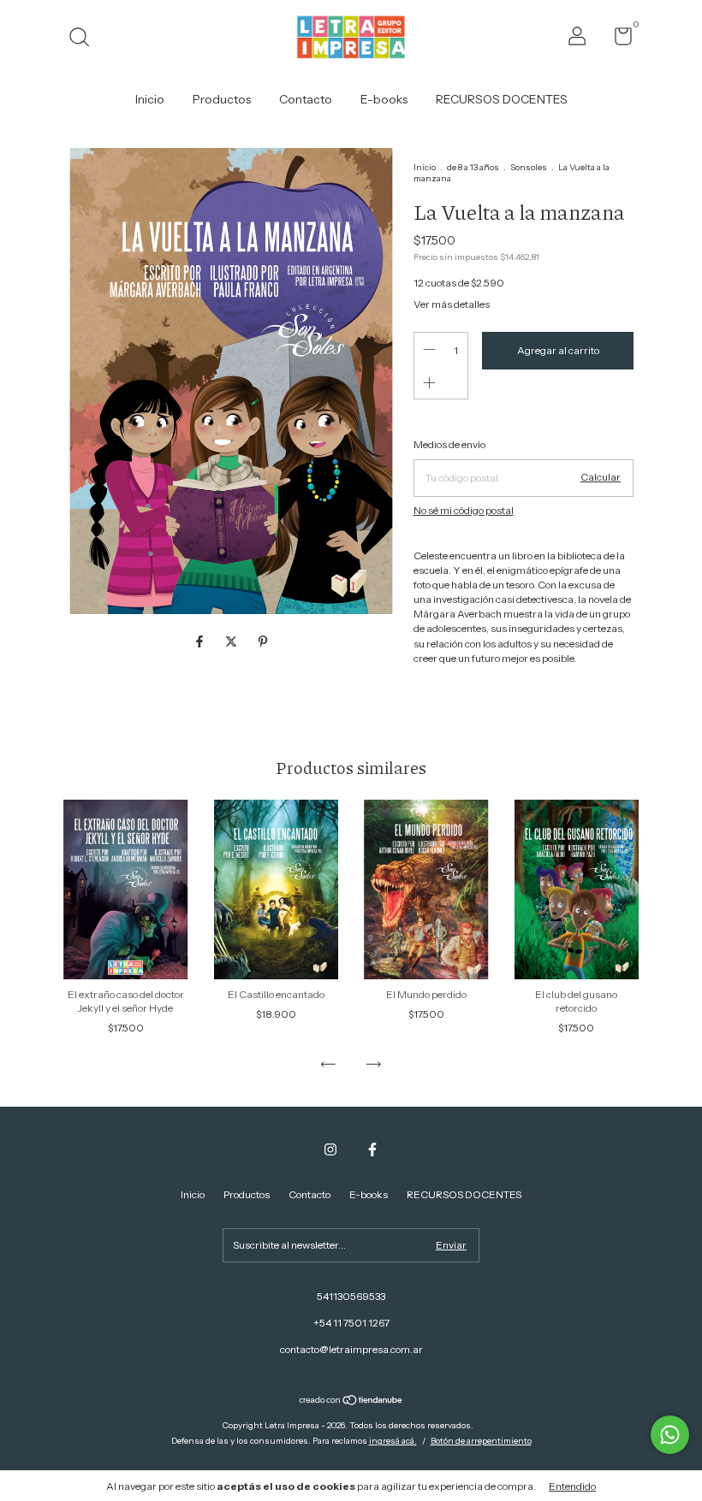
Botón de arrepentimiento (481, 1440)
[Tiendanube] (351, 1401)
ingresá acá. (393, 1440)
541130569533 (351, 1296)
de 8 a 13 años (473, 167)
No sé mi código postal (463, 510)
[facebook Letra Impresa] (372, 1149)
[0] (617, 40)
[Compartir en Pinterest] (263, 642)
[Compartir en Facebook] (200, 642)
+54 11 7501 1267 (351, 1322)
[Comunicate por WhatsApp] (670, 1434)
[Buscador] (85, 39)
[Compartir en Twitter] (232, 642)
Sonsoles (528, 167)
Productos (222, 99)
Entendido (572, 1486)
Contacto (305, 99)
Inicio (149, 99)
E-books (384, 99)
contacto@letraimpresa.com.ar (351, 1349)
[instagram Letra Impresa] (330, 1149)
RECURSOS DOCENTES (502, 99)
